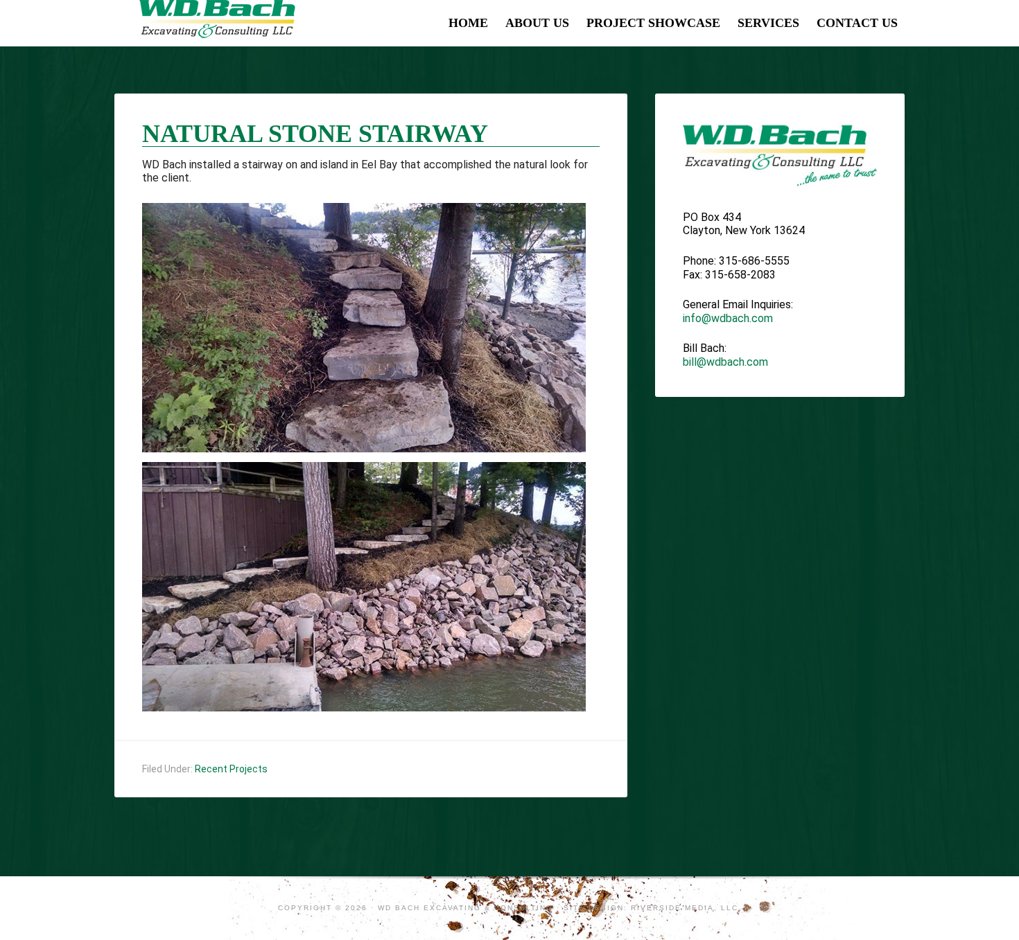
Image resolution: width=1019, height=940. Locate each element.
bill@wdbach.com (725, 362)
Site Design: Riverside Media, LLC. (653, 908)
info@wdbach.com (728, 318)
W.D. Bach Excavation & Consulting (218, 21)
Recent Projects (231, 768)
